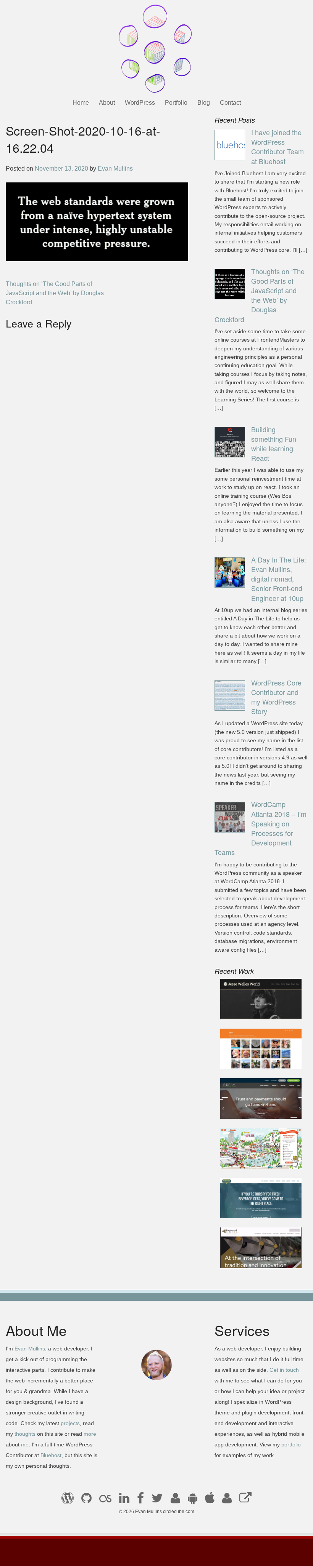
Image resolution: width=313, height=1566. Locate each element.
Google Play (192, 1500)
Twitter (157, 1500)
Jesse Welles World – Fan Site (255, 1004)
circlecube (156, 48)
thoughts (25, 1434)
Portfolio (176, 102)
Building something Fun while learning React (273, 443)
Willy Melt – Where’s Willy (254, 1153)
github (86, 1500)
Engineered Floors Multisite (251, 1253)
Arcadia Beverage (250, 1207)
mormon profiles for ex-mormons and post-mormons (227, 1500)
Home (81, 102)
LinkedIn (124, 1500)
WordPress (140, 102)
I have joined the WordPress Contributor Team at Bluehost (277, 146)
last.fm (105, 1500)
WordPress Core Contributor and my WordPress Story (276, 697)
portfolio (291, 1444)
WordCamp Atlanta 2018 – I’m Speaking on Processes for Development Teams (261, 828)
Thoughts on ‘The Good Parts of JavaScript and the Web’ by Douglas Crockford (55, 293)
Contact (230, 102)
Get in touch (284, 1370)
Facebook (140, 1500)
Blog (203, 102)
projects (70, 1423)
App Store (209, 1500)
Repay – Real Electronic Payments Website (259, 1103)
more (90, 1434)
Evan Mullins (115, 168)
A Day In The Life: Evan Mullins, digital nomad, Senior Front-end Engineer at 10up (278, 578)
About (107, 102)
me (25, 1444)
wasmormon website (254, 1058)
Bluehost (50, 1455)
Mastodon (245, 1500)
